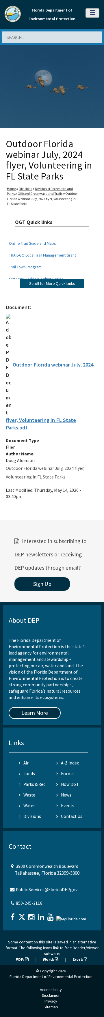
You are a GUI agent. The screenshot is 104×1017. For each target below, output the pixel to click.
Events (67, 805)
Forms (67, 773)
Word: (49, 959)
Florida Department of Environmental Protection (51, 976)
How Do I (69, 784)
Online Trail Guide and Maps (32, 243)
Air (26, 763)
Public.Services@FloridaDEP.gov (46, 889)
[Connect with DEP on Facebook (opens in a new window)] (13, 915)
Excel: (78, 959)
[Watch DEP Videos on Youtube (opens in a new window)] (51, 915)
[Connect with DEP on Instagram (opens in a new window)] (32, 915)
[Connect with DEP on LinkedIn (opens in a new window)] (41, 915)
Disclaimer (51, 995)
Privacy (50, 1001)
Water (29, 805)
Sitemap (51, 1006)
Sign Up (42, 583)
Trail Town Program (25, 267)
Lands (29, 773)
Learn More (34, 712)
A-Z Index (70, 763)
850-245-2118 (29, 903)
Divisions (25, 188)
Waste (29, 795)
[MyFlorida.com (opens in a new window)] (72, 916)
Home (11, 188)
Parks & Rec (34, 784)
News (66, 795)
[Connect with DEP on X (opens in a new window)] (22, 915)
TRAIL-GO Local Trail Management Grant (42, 255)
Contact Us (71, 816)
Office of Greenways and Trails (40, 193)
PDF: (20, 959)
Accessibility (51, 989)
